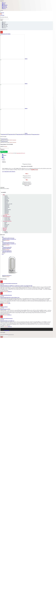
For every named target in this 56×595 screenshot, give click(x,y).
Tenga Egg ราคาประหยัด (8, 203)
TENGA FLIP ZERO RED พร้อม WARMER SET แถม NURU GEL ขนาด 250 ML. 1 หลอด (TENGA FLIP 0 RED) (16, 285)
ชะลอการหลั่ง (5, 215)
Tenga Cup (6, 202)
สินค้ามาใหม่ (5, 227)
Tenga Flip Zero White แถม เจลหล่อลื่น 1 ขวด (7, 320)
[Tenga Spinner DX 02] (4, 33)
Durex (5, 223)
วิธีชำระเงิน (5, 6)
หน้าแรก (4, 2)
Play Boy (6, 226)
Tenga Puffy (6, 213)
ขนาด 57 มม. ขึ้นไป (7, 219)
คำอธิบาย (3, 159)
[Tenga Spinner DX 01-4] (12, 83)
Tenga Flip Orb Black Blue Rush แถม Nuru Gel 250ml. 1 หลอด (9, 297)
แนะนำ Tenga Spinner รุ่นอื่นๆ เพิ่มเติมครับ (8, 171)
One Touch (6, 225)
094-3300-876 (6, 330)
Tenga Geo (6, 208)
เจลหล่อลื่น (4, 230)
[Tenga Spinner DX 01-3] (12, 108)
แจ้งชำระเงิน (5, 7)
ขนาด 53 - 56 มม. (7, 218)
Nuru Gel (6, 231)
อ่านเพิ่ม (9, 303)
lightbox (9, 33)
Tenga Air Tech (7, 198)
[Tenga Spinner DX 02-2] (12, 58)
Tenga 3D (6, 195)
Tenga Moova (7, 210)
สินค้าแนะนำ (23, 153)
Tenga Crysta (7, 201)
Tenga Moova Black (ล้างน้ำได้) (5, 309)
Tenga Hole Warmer (8, 209)
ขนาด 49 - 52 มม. (7, 217)
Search (1, 20)
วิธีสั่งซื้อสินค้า (5, 5)
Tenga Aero (6, 196)
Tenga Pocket (7, 211)
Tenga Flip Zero (7, 207)
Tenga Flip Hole (7, 205)
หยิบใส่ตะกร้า (2, 149)
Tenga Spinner (18, 153)
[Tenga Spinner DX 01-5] (12, 133)
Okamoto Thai (7, 224)
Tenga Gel (6, 232)
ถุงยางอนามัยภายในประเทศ (7, 221)
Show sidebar (2, 187)
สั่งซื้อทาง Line (3, 151)
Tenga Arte (6, 199)
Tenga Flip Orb (7, 206)
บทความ (4, 8)
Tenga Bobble (7, 200)
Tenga (4, 194)
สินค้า (4, 3)
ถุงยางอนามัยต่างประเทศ (6, 216)
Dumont (6, 222)
